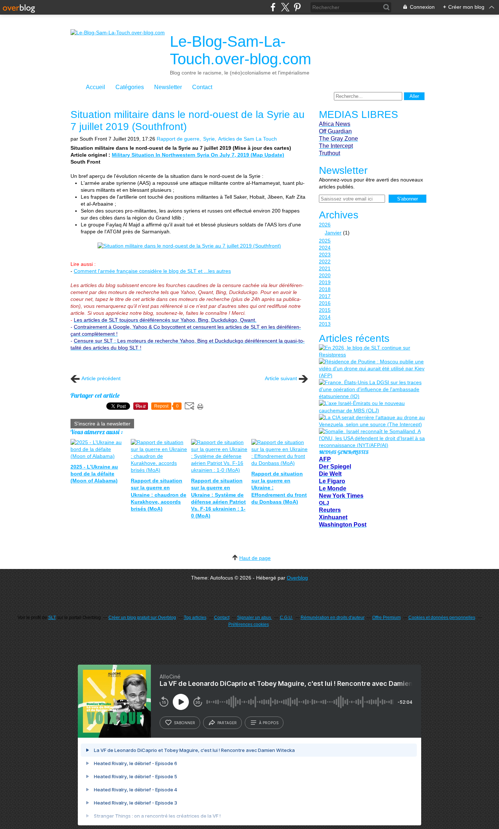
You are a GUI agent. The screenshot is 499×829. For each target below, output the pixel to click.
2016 (325, 303)
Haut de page (255, 558)
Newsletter (168, 87)
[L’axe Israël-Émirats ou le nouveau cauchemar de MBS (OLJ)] (372, 407)
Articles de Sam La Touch (247, 139)
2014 (325, 317)
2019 (325, 282)
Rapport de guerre (178, 139)
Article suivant (281, 378)
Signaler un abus (254, 617)
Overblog (297, 578)
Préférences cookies (248, 624)
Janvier (333, 233)
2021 (325, 268)
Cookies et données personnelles (441, 617)
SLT (52, 617)
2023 (325, 254)
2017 (325, 296)
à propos (268, 723)
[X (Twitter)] (285, 7)
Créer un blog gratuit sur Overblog (142, 617)
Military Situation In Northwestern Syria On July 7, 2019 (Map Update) (198, 155)
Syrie (209, 139)
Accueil (95, 87)
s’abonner (184, 723)
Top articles (195, 617)
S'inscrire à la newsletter (102, 424)
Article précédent (101, 378)
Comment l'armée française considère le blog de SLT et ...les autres (152, 271)
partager (227, 723)
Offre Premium (386, 617)
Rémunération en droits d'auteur (333, 617)
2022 (325, 261)
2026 (325, 225)
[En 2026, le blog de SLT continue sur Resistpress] (372, 351)
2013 (325, 324)
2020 (325, 275)
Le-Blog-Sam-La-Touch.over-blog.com (240, 50)
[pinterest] (297, 7)
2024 (325, 248)
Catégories (129, 87)
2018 (325, 289)
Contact (202, 87)
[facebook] (273, 7)
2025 (325, 241)
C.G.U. (286, 617)
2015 (325, 310)
